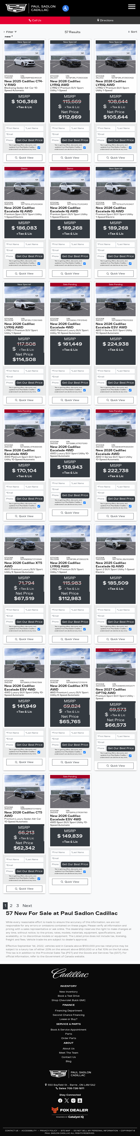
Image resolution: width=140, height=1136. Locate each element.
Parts (68, 1033)
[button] (65, 8)
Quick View (26, 157)
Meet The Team (68, 1052)
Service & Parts (68, 1024)
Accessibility (29, 1131)
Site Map (66, 1131)
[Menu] (131, 7)
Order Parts (68, 1038)
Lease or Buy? (68, 1019)
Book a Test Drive (68, 996)
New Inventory (68, 991)
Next (27, 906)
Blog (68, 1061)
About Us (68, 1048)
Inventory (68, 986)
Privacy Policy (49, 1131)
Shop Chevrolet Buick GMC (68, 1000)
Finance (69, 1005)
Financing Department (68, 1010)
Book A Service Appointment (68, 1029)
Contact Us (69, 1057)
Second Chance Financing (69, 1015)
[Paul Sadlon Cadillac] (30, 8)
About (68, 1043)
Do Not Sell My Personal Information (96, 1131)
